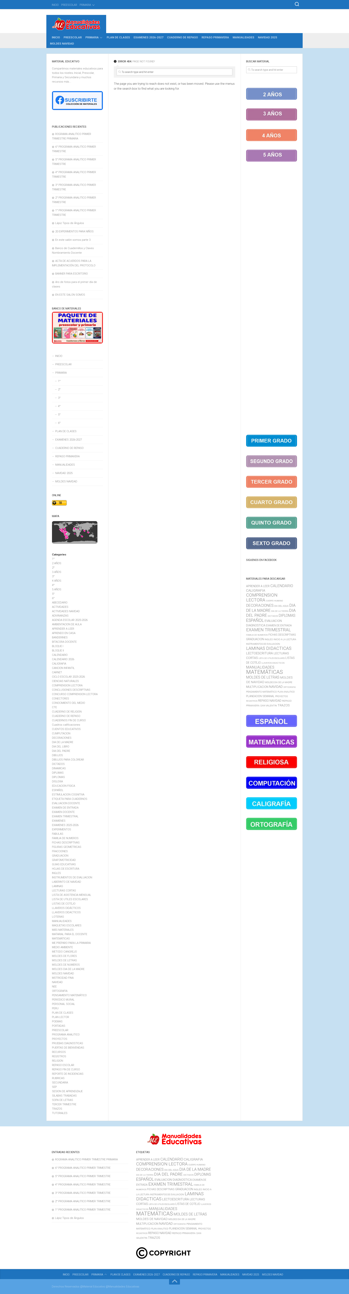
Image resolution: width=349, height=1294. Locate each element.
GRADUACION (60, 855)
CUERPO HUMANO (274, 601)
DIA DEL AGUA (281, 606)
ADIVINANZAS (60, 615)
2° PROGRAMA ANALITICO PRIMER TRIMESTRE (83, 1201)
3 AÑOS (56, 572)
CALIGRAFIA (59, 663)
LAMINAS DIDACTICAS (268, 648)
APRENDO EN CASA (63, 633)
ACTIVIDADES (60, 607)
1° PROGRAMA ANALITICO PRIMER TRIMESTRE (83, 1209)
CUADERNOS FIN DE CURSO (69, 720)
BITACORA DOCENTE (64, 641)
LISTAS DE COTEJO (63, 903)
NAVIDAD (57, 982)
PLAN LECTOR (60, 1017)
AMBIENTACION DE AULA (67, 624)
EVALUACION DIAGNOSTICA (173, 1179)
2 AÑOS (56, 563)
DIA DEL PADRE (61, 751)
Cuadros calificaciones (66, 724)
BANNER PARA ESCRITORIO (71, 273)
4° (59, 406)
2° (59, 389)
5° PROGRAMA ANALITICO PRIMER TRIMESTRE (83, 1176)
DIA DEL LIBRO (60, 746)
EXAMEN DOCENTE (63, 812)
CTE (54, 707)
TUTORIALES (59, 1113)
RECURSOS (59, 1052)
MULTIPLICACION (257, 687)
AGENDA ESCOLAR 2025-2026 (70, 620)
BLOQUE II (58, 650)
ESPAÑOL (57, 790)
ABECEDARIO (59, 602)
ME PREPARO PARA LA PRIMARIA (71, 943)
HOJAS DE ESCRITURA (65, 868)
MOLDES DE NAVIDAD (152, 1219)
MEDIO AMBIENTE (62, 947)
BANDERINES (60, 637)
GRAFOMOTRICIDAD (64, 860)
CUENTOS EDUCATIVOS (66, 729)
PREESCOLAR (69, 4)
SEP (54, 1087)
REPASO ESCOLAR (63, 1065)
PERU (55, 1008)
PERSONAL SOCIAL (63, 1004)
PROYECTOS (59, 1039)
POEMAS (57, 1021)
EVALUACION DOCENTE (66, 803)
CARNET (57, 672)
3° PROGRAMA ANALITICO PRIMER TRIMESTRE (83, 1193)
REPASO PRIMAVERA (215, 37)
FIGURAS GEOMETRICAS (66, 847)
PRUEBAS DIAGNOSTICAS (67, 1043)
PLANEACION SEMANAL (260, 696)
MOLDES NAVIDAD (62, 43)
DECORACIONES (61, 737)
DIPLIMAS (58, 772)
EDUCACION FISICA (63, 785)
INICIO (55, 4)
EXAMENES (58, 820)
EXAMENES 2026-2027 (148, 37)
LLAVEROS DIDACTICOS (66, 912)
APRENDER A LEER (63, 628)
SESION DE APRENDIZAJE (67, 1091)
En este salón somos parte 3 (73, 239)
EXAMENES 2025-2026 (65, 825)
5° (59, 414)
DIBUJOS (57, 755)
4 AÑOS (56, 580)
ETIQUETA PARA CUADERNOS (69, 799)
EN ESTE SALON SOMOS (70, 294)
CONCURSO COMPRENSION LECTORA (75, 694)
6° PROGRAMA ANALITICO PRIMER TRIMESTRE (83, 1167)
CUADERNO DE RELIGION (67, 711)
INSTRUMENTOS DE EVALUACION (72, 877)
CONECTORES (60, 698)
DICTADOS (58, 764)
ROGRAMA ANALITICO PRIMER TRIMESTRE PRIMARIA (86, 1159)
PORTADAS (58, 1025)
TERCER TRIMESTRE (64, 1104)
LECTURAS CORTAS (64, 890)
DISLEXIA (57, 781)
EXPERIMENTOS (61, 829)
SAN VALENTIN (268, 705)
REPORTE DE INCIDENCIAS (67, 1073)
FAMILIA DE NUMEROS (65, 838)
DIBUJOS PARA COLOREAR (68, 759)
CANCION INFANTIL (63, 668)
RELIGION (57, 1060)
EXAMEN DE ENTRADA (65, 807)
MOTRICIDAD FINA (63, 977)
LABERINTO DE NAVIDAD (66, 881)
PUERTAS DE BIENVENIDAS (68, 1047)
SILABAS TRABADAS (64, 1095)
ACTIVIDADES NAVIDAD (66, 611)
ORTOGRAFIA (59, 991)
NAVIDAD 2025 (267, 37)
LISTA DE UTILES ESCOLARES (70, 899)
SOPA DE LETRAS (62, 1100)
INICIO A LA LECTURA (285, 639)
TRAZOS (57, 1108)
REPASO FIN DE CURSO (66, 1069)
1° (59, 381)
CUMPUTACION (61, 733)
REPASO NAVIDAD (269, 700)
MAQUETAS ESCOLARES (66, 925)
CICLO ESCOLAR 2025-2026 (68, 676)
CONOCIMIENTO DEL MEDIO (68, 703)
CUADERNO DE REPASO (182, 37)
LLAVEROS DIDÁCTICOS (66, 908)
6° (59, 423)
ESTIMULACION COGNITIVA (68, 794)
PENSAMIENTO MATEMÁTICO (69, 995)
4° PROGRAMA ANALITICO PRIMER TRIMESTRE (83, 1184)
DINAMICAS (59, 768)
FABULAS (57, 833)
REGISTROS (59, 1056)
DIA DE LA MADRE (62, 742)
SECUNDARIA (60, 1082)
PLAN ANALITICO (286, 692)
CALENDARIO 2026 (63, 659)
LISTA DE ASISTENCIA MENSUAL (71, 895)
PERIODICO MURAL (63, 999)
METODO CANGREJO (64, 951)
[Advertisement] (271, 298)
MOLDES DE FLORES (64, 956)
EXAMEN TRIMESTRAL (65, 816)
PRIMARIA (85, 4)
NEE (54, 986)
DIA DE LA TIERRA (279, 611)
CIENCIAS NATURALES (65, 681)
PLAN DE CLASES (118, 37)
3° (59, 397)
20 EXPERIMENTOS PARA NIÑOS (74, 231)
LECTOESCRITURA (259, 653)
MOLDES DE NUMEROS (66, 964)
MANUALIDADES (243, 37)
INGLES (56, 873)
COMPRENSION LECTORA (67, 685)
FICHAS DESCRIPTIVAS (66, 842)
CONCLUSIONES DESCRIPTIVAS (71, 689)
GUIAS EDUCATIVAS (64, 864)
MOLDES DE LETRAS (64, 960)
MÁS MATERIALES (63, 929)
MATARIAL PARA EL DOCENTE (69, 934)
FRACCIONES (60, 851)
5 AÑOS (56, 589)
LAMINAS (57, 886)
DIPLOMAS (58, 777)
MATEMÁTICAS (61, 938)
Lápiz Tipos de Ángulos (69, 223)
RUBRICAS (58, 1078)
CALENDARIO (60, 655)
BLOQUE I (57, 646)
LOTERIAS (58, 916)
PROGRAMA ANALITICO (66, 1034)
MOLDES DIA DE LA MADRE (68, 969)
